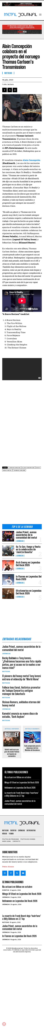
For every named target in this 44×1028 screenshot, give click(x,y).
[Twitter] (16, 873)
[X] (9, 90)
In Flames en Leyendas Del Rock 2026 (29, 578)
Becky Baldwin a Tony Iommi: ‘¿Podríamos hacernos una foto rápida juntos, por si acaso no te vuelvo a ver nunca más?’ (21, 662)
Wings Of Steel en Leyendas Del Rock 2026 (22, 782)
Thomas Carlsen (19, 470)
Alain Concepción (28, 467)
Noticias (6, 671)
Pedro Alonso (8, 866)
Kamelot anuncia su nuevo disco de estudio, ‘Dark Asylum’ (20, 715)
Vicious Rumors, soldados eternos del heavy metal (21, 703)
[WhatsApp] (15, 90)
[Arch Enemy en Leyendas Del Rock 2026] (8, 565)
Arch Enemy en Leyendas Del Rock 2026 (28, 564)
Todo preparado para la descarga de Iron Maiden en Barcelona (32, 748)
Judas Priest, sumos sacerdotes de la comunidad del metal (26, 535)
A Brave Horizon (14, 467)
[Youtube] (23, 873)
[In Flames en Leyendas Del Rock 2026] (8, 579)
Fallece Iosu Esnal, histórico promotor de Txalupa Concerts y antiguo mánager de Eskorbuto (21, 691)
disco (38, 467)
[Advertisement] (22, 498)
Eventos (5, 890)
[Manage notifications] (4, 1024)
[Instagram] (4, 873)
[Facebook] (4, 90)
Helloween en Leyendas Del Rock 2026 (20, 787)
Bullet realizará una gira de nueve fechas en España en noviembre (11, 752)
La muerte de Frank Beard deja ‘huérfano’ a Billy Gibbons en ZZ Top (21, 917)
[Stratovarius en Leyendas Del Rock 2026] (8, 593)
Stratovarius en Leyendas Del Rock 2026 (28, 592)
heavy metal (7, 470)
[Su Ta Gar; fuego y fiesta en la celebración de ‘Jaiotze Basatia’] (8, 550)
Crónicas (20, 541)
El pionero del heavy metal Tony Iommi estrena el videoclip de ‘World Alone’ (21, 677)
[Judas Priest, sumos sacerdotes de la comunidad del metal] (8, 536)
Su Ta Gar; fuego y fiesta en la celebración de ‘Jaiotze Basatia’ (28, 549)
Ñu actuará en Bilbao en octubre (18, 777)
